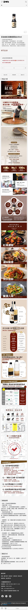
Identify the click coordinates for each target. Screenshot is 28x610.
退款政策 (15, 576)
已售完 (17, 608)
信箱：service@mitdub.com (7, 588)
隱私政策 (20, 576)
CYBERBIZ (5, 604)
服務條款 (3, 578)
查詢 (2, 576)
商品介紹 (5, 74)
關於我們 (6, 576)
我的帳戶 (11, 576)
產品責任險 (8, 578)
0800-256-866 (19, 562)
